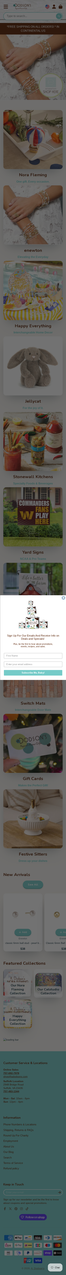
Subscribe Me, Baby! (33, 672)
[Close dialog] (63, 597)
